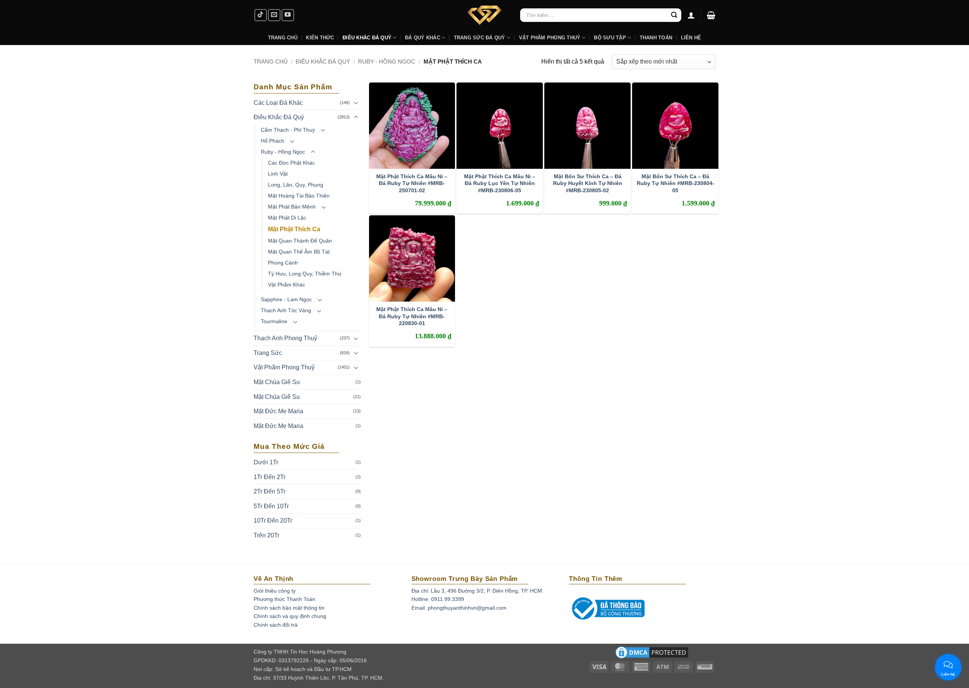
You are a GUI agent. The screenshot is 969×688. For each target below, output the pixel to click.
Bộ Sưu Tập (610, 37)
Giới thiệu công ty (275, 591)
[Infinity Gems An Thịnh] (484, 15)
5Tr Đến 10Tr (271, 506)
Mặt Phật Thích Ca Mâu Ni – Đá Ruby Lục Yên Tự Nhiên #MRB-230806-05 (499, 183)
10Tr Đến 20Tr (273, 520)
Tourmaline (274, 321)
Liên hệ (691, 37)
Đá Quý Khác (422, 37)
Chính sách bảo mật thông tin (289, 608)
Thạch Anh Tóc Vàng (286, 310)
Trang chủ (271, 61)
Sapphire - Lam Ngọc (286, 299)
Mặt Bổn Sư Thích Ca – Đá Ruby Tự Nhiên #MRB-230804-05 (675, 183)
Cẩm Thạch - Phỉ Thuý (288, 130)
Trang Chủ (283, 37)
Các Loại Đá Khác (278, 103)
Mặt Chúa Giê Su (277, 382)
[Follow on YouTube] (288, 15)
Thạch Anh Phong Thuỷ (285, 338)
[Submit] (674, 15)
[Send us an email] (274, 15)
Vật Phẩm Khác (286, 285)
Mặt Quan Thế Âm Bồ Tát (299, 252)
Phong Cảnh (283, 263)
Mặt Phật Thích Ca (294, 229)
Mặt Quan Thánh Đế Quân (300, 241)
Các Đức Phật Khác (291, 163)
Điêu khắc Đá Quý (367, 37)
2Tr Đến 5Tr (269, 491)
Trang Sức (268, 353)
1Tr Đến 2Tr (269, 477)
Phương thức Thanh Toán (284, 599)
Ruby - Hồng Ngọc (386, 61)
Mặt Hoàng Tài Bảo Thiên (299, 196)
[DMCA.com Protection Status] (652, 655)
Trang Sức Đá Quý (479, 37)
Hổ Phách (272, 141)
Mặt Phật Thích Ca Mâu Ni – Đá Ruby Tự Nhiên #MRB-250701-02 (411, 183)
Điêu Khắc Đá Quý (323, 61)
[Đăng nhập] (691, 15)
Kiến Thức (320, 37)
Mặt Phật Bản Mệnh (292, 207)
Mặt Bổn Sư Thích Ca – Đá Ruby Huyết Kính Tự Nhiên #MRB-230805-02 (587, 183)
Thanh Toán (656, 37)
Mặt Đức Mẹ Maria (278, 411)
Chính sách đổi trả (276, 625)
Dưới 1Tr (266, 462)
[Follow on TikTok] (260, 15)
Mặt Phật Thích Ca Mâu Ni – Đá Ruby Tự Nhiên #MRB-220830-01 (411, 316)
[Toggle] (356, 102)
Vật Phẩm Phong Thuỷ (550, 37)
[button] (711, 15)
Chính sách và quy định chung (290, 616)
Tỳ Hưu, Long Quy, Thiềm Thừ (304, 274)
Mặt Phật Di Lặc (287, 218)
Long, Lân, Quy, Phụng (295, 185)
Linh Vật (278, 174)
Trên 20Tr (266, 535)
